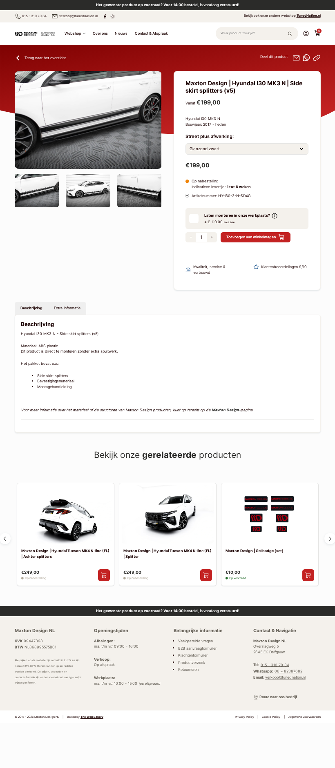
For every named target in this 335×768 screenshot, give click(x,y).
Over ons (100, 33)
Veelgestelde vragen (195, 641)
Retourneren (188, 670)
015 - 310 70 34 (34, 16)
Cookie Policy (271, 717)
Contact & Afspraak (151, 33)
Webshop (73, 33)
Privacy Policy (244, 717)
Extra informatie (67, 308)
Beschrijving (31, 308)
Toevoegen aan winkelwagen (251, 237)
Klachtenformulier (193, 655)
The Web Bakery (91, 717)
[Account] (306, 33)
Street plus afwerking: (209, 136)
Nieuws (121, 33)
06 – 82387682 (288, 671)
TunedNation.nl (309, 15)
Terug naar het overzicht (45, 57)
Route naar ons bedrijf (278, 697)
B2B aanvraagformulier (197, 648)
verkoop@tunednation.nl (78, 16)
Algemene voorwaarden (304, 717)
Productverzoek (191, 662)
